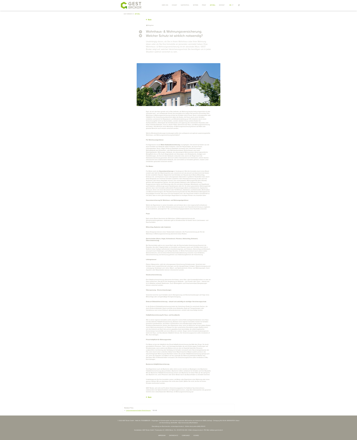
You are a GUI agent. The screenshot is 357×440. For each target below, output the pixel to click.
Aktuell (137, 14)
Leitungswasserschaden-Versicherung (138, 410)
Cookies (196, 435)
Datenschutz (173, 435)
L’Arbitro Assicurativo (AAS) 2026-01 (195, 426)
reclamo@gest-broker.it (177, 426)
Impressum (161, 435)
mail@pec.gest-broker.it (216, 430)
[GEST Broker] (131, 5)
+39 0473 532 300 (181, 430)
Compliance (186, 435)
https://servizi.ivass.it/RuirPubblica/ (188, 423)
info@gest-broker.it (197, 430)
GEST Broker (128, 14)
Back (149, 19)
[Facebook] (238, 5)
